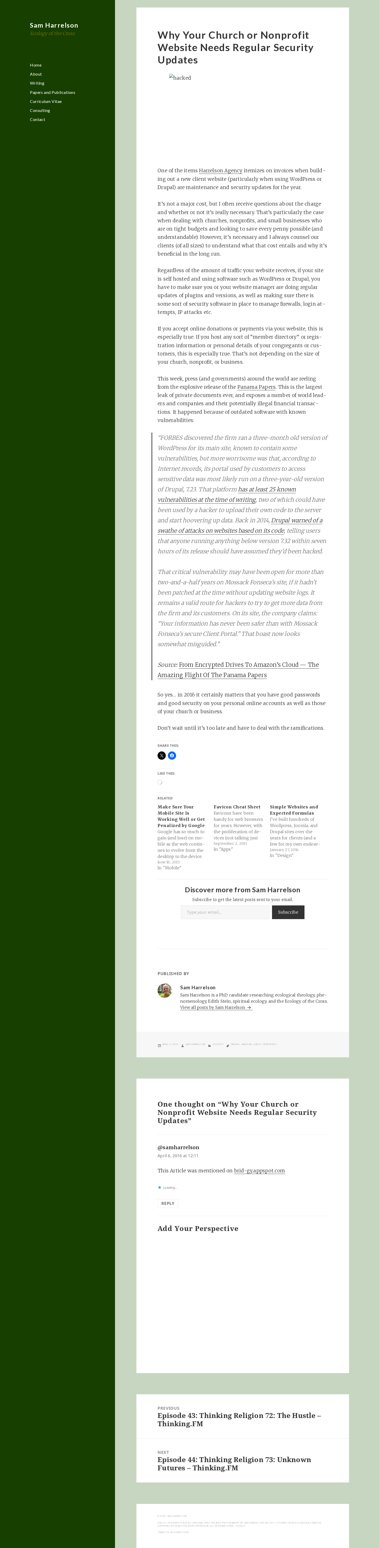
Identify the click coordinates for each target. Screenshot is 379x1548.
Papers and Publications (52, 92)
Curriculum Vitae (46, 101)
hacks (258, 1044)
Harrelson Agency (220, 170)
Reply (167, 1203)
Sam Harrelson (54, 25)
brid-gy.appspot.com (259, 1171)
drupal (235, 1044)
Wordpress (270, 1044)
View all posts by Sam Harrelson (213, 1007)
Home (36, 64)
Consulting (40, 110)
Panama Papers (256, 387)
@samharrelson (178, 1147)
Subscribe (288, 912)
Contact (37, 119)
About (36, 73)
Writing (37, 82)
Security (218, 1044)
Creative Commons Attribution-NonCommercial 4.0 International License (239, 1524)
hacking (246, 1044)
